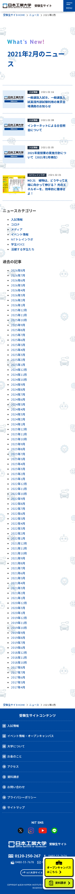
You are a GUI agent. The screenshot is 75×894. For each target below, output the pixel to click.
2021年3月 (18, 588)
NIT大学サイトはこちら (39, 872)
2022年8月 (18, 504)
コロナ (15, 224)
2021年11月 (19, 548)
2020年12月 (19, 603)
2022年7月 (18, 509)
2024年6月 (18, 399)
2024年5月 (18, 404)
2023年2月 (18, 474)
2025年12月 (19, 310)
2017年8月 (18, 667)
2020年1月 (18, 613)
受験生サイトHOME (14, 15)
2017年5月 (18, 682)
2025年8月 (18, 330)
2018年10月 (19, 662)
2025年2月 (18, 360)
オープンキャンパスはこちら (59, 870)
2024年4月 (18, 409)
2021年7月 (18, 568)
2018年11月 (19, 657)
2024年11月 (19, 375)
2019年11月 (19, 623)
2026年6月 (18, 280)
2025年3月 (18, 355)
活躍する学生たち (22, 249)
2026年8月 (18, 270)
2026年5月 (18, 285)
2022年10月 (19, 494)
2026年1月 (18, 305)
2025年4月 (18, 350)
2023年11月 (19, 434)
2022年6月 (18, 514)
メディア (16, 229)
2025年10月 (19, 320)
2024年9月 (18, 385)
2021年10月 (19, 553)
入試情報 (17, 219)
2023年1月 (18, 479)
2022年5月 (18, 519)
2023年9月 (18, 444)
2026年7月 (18, 275)
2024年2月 (18, 419)
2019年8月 (18, 638)
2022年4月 (18, 523)
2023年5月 (18, 459)
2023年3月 (18, 469)
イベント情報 (20, 234)
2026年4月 (18, 290)
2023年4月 (18, 464)
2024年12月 (19, 370)
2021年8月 (18, 563)
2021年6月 (18, 573)
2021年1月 (18, 598)
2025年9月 (18, 325)
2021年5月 (18, 578)
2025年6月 (18, 340)
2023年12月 (19, 429)
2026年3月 (18, 295)
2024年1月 (18, 424)
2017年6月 (18, 677)
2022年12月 (19, 484)
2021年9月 (18, 558)
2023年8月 (18, 449)
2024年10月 (19, 380)
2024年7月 (18, 394)
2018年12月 (19, 653)
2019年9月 (18, 633)
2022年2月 (18, 533)
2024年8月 (18, 389)
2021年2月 (18, 593)
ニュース (34, 15)
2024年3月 (18, 414)
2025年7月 (18, 335)
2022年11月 (19, 489)
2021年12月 (19, 543)
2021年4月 (18, 583)
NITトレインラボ (22, 239)
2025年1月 (18, 365)
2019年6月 (18, 648)
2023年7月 (18, 454)
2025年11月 (19, 315)
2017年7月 (18, 672)
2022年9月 (18, 499)
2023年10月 (19, 439)
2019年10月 (19, 628)
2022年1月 (18, 538)
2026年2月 (18, 300)
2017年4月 (18, 687)
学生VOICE (18, 244)
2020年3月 (18, 608)
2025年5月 (18, 345)
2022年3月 (18, 528)
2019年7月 (18, 643)
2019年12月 (19, 618)
